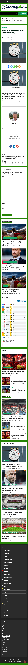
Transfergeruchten (12, 262)
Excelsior (4, 646)
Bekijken (24, 13)
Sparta (3, 642)
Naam (4, 198)
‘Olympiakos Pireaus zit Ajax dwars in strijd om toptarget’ (14, 537)
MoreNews (9, 661)
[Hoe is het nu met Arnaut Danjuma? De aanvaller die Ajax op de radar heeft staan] (14, 407)
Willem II (4, 644)
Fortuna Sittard (6, 648)
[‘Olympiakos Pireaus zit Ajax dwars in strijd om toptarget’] (14, 526)
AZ (2, 630)
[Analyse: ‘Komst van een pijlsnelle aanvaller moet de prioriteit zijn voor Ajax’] (14, 362)
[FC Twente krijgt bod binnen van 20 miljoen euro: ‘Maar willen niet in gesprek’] (14, 256)
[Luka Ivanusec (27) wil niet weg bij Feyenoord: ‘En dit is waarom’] (14, 232)
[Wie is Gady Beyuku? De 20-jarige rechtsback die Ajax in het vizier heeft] (14, 454)
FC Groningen (5, 639)
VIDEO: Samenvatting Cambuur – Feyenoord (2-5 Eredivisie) (11, 291)
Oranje (5, 598)
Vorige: (13, 156)
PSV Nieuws (5, 484)
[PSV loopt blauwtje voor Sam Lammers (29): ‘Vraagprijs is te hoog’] (14, 502)
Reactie (4, 176)
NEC (3, 632)
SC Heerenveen (6, 655)
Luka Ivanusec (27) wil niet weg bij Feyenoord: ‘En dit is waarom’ (11, 243)
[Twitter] (11, 66)
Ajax (3, 625)
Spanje (5, 604)
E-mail (4, 203)
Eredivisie (4, 27)
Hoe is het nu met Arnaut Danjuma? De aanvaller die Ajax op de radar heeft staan (12, 417)
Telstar (4, 641)
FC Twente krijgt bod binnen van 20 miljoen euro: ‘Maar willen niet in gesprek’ (14, 267)
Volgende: (12, 162)
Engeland (6, 568)
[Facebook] (9, 66)
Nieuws (5, 592)
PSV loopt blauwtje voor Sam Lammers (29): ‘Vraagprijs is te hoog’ (12, 513)
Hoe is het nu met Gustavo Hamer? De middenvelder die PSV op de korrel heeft (6, 426)
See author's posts (14, 142)
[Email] (16, 66)
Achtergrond (5, 460)
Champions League (8, 559)
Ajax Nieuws (5, 367)
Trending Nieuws (7, 610)
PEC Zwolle (5, 651)
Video (5, 613)
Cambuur (4, 637)
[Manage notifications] (25, 662)
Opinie (5, 595)
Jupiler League (7, 589)
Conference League (8, 562)
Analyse (11, 367)
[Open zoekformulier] (16, 13)
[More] (19, 66)
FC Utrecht (4, 649)
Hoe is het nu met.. (7, 413)
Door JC (5, 35)
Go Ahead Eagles (6, 653)
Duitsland (6, 565)
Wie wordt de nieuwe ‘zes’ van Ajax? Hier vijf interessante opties (6, 381)
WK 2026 (6, 616)
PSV (3, 628)
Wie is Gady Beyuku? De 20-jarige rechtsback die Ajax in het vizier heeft (12, 465)
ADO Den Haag (6, 635)
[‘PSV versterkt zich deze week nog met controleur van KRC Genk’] (14, 478)
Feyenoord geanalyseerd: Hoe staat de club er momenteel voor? (6, 389)
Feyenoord (5, 627)
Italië (5, 586)
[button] (2, 13)
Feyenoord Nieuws (12, 238)
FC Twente (4, 634)
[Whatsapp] (14, 66)
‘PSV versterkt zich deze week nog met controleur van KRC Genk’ (12, 489)
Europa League (7, 574)
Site (3, 208)
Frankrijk (6, 580)
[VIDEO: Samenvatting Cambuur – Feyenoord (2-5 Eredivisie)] (14, 280)
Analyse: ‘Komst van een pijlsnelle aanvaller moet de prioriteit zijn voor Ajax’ (13, 372)
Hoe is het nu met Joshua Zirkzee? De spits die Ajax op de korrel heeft (6, 435)
